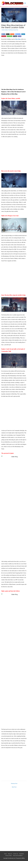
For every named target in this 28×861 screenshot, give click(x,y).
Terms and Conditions (17, 855)
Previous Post (14, 783)
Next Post (14, 787)
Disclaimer (21, 853)
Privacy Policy (9, 855)
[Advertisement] (14, 73)
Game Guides (5, 29)
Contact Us (15, 853)
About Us (10, 853)
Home (5, 853)
